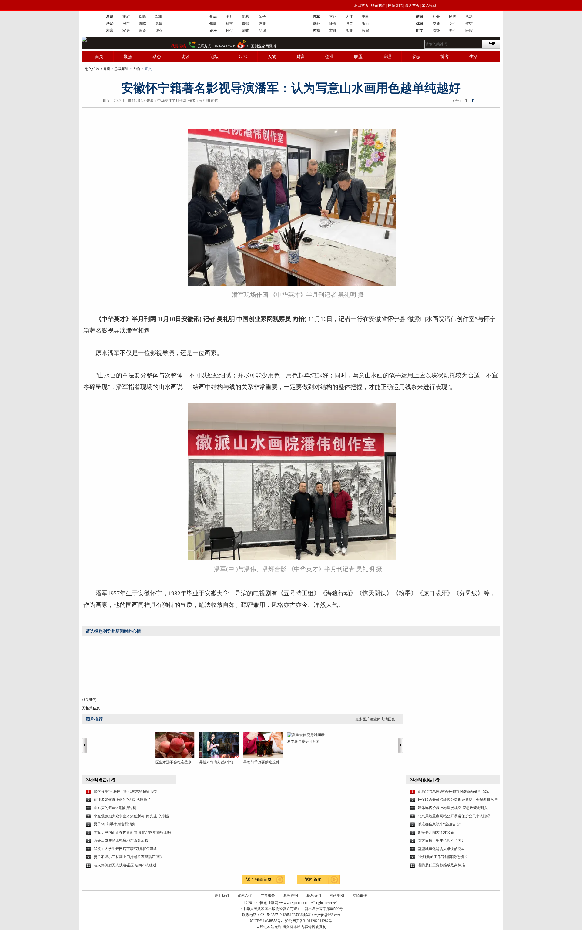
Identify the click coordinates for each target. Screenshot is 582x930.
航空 (469, 24)
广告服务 (267, 895)
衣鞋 (332, 30)
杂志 (416, 56)
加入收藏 (429, 5)
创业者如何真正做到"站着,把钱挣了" (123, 800)
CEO (243, 56)
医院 (469, 30)
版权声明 (290, 895)
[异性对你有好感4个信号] (221, 745)
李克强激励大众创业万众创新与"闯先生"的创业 (131, 816)
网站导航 (395, 5)
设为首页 (412, 5)
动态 (156, 56)
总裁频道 (121, 69)
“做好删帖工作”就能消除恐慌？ (443, 857)
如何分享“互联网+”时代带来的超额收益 (125, 791)
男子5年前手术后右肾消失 (114, 824)
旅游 (126, 17)
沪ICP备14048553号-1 (267, 921)
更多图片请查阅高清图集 (375, 719)
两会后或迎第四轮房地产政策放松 (121, 840)
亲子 (262, 17)
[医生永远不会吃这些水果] (177, 745)
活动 (469, 17)
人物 (272, 56)
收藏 (365, 30)
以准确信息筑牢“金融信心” (439, 824)
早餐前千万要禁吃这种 (261, 762)
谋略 (142, 24)
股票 (349, 24)
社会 (436, 17)
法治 (109, 24)
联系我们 (378, 5)
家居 (126, 30)
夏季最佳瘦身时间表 (303, 741)
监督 (436, 30)
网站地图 (336, 895)
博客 (444, 56)
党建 (158, 24)
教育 (419, 17)
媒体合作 (244, 895)
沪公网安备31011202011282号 (308, 921)
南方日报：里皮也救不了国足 (441, 840)
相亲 (109, 30)
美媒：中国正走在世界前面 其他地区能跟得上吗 (132, 832)
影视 (245, 17)
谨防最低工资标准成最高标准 (441, 865)
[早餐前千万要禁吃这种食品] (265, 745)
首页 (99, 56)
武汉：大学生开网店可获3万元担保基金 (125, 849)
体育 (419, 24)
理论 (142, 30)
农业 (262, 24)
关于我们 (221, 895)
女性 (452, 24)
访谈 (185, 56)
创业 (329, 56)
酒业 (349, 30)
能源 (245, 24)
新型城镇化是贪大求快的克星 (441, 849)
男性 (452, 30)
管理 (387, 56)
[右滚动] (401, 745)
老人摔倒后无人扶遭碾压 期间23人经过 (125, 865)
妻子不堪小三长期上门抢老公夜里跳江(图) (128, 857)
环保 (229, 30)
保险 (142, 17)
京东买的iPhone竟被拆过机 (115, 808)
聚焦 (128, 56)
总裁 (109, 17)
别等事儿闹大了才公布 (436, 832)
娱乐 (213, 30)
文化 (332, 17)
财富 (300, 56)
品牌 (262, 30)
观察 (158, 30)
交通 (436, 24)
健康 (213, 24)
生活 (473, 56)
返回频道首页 (259, 879)
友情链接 (360, 895)
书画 (365, 17)
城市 (245, 30)
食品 (213, 17)
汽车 (316, 17)
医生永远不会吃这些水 (173, 762)
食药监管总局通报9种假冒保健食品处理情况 (453, 791)
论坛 (214, 56)
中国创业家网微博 (261, 46)
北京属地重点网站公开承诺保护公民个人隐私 (454, 816)
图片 (229, 17)
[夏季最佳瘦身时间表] (309, 735)
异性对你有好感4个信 (216, 762)
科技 (229, 24)
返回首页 (361, 5)
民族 (452, 17)
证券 (332, 24)
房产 (126, 24)
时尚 (419, 30)
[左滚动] (84, 745)
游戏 (316, 30)
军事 (158, 17)
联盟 (358, 56)
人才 (349, 17)
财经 (316, 24)
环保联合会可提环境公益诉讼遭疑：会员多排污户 (458, 800)
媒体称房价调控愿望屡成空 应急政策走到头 (453, 808)
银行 (365, 24)
